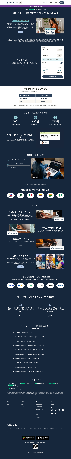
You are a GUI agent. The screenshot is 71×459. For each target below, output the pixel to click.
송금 (22, 404)
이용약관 (27, 40)
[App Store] (42, 438)
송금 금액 (43, 47)
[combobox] (59, 50)
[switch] (61, 63)
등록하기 (61, 2)
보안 (56, 428)
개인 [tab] (17, 2)
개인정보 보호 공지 (28, 428)
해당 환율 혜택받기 (52, 76)
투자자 (8, 406)
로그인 (56, 2)
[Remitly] (10, 3)
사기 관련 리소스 (39, 409)
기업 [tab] (20, 2)
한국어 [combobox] (44, 2)
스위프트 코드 (39, 406)
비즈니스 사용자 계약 (17, 428)
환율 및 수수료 (39, 404)
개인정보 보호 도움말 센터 (48, 428)
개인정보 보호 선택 (37, 428)
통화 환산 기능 (39, 417)
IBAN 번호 (38, 414)
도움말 (50, 2)
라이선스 (61, 428)
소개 (8, 404)
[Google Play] (28, 438)
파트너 (37, 412)
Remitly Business (25, 406)
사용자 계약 (9, 428)
